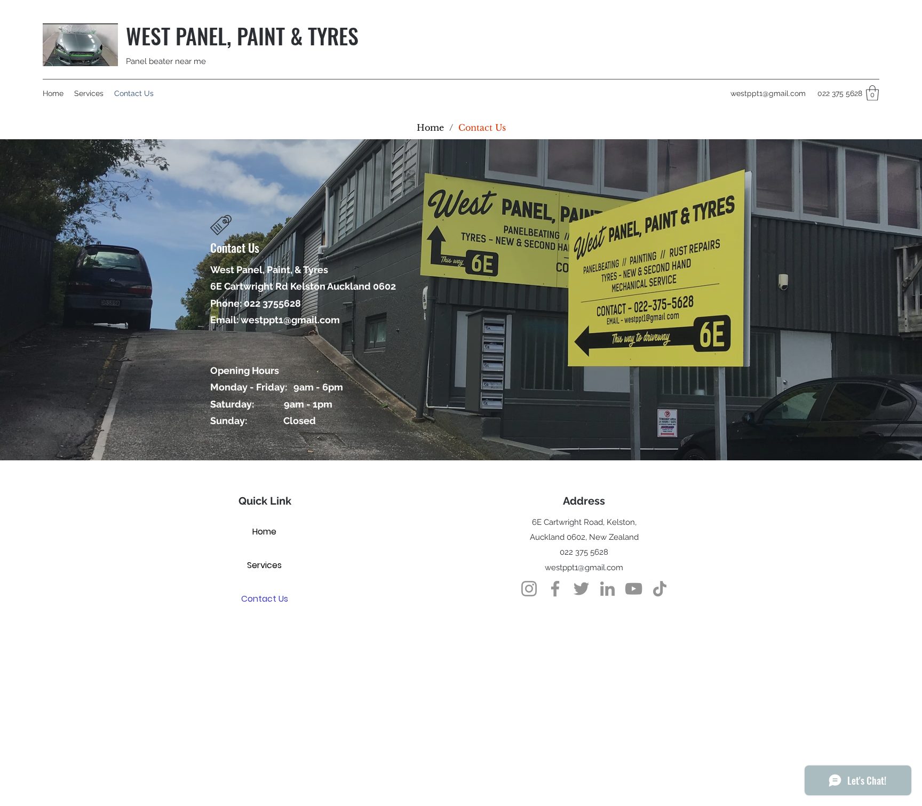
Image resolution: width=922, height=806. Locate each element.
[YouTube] (633, 588)
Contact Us (264, 599)
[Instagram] (529, 588)
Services (264, 565)
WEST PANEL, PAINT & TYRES (242, 36)
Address (584, 500)
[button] (872, 93)
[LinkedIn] (607, 588)
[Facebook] (555, 588)
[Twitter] (581, 588)
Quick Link (265, 500)
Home (264, 531)
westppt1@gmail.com (768, 93)
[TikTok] (659, 588)
